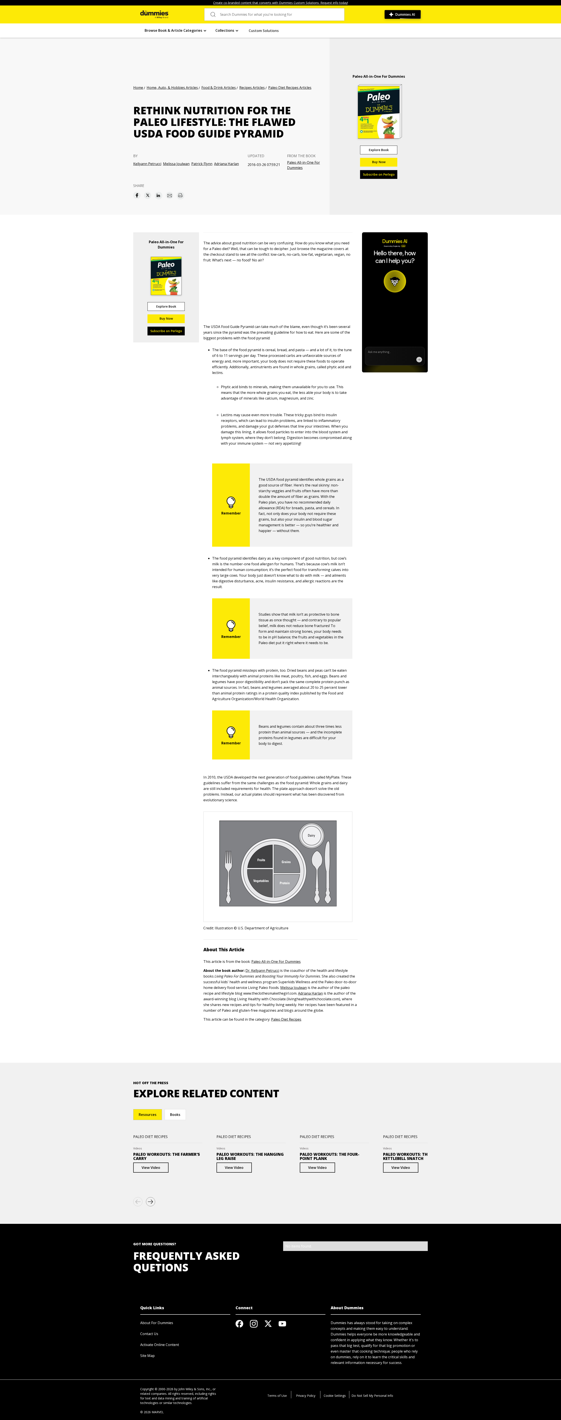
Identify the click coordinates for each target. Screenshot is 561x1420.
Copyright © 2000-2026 (156, 1389)
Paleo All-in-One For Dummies (303, 165)
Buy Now (378, 162)
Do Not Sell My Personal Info (372, 1396)
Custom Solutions (264, 30)
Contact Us (149, 1333)
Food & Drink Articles (218, 87)
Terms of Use (277, 1396)
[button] (175, 30)
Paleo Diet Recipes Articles (289, 87)
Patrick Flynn (201, 163)
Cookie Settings (335, 1396)
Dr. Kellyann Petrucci (262, 970)
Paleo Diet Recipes (286, 1019)
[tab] (147, 1114)
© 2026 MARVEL (152, 1412)
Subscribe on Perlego (379, 174)
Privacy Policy (305, 1396)
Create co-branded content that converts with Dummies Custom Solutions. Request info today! (280, 3)
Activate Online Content (159, 1344)
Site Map (147, 1355)
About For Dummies (156, 1322)
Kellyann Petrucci (147, 163)
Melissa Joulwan (176, 163)
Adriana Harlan (226, 163)
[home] (154, 14)
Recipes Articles (252, 87)
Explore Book (379, 150)
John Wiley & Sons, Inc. (194, 1389)
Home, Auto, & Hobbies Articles (172, 87)
